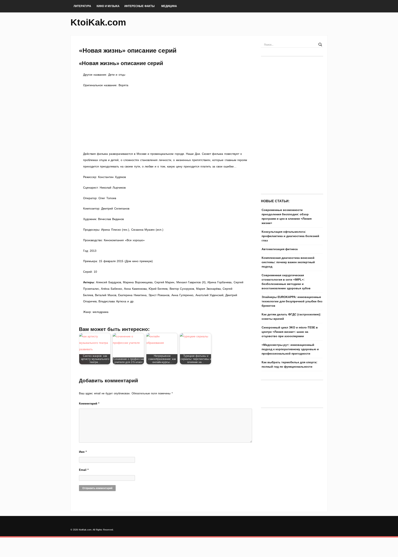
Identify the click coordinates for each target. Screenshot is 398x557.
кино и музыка (108, 6)
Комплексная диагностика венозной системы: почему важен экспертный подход (288, 262)
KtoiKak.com (98, 22)
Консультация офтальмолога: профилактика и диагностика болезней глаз (290, 236)
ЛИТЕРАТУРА (82, 6)
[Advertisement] (166, 120)
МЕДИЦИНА (169, 6)
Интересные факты (139, 6)
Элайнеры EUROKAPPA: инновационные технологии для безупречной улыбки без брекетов (292, 301)
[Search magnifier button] (320, 44)
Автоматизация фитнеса (280, 249)
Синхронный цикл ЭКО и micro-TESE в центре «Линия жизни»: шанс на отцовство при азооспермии (290, 332)
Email (84, 469)
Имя (83, 451)
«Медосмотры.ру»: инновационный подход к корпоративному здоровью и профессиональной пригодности (290, 349)
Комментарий (89, 403)
